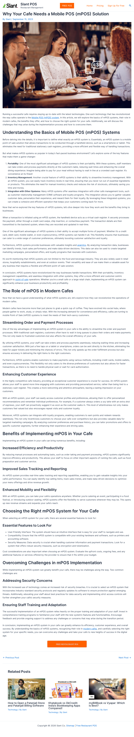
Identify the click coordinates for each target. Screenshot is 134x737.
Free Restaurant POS (86, 725)
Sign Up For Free (116, 5)
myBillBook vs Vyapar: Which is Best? (107, 704)
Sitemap (70, 725)
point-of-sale (21, 279)
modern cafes (90, 628)
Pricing (100, 5)
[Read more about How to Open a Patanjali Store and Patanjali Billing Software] (26, 688)
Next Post (125, 657)
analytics (81, 245)
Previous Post (11, 657)
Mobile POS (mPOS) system (45, 117)
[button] (130, 5)
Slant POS (29, 4)
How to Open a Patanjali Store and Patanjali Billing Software (26, 704)
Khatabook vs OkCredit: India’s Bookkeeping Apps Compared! (64, 705)
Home (90, 5)
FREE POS (67, 5)
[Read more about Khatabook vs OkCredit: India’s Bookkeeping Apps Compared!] (67, 688)
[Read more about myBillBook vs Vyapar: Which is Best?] (107, 688)
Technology (13, 710)
